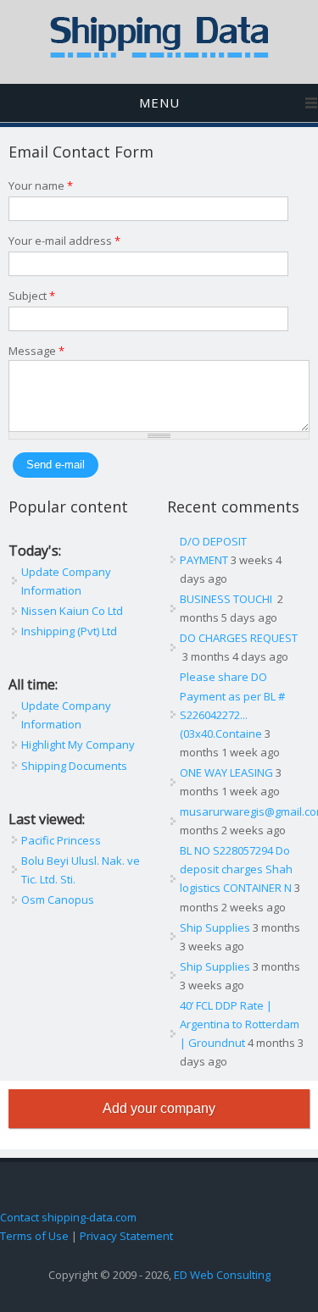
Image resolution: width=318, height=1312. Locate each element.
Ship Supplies (215, 927)
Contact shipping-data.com (68, 1217)
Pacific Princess (61, 840)
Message (36, 350)
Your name (40, 185)
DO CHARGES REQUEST (239, 637)
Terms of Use (34, 1235)
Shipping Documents (74, 765)
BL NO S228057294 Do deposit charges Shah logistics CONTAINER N (236, 869)
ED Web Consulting (222, 1274)
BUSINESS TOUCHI (227, 598)
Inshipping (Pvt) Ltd (69, 631)
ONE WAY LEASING (226, 772)
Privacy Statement (126, 1235)
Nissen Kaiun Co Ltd (72, 610)
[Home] (159, 54)
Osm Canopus (57, 899)
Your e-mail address (64, 240)
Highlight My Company (78, 744)
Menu (159, 102)
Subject (31, 295)
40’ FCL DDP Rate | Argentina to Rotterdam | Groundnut (239, 1024)
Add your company (159, 1108)
